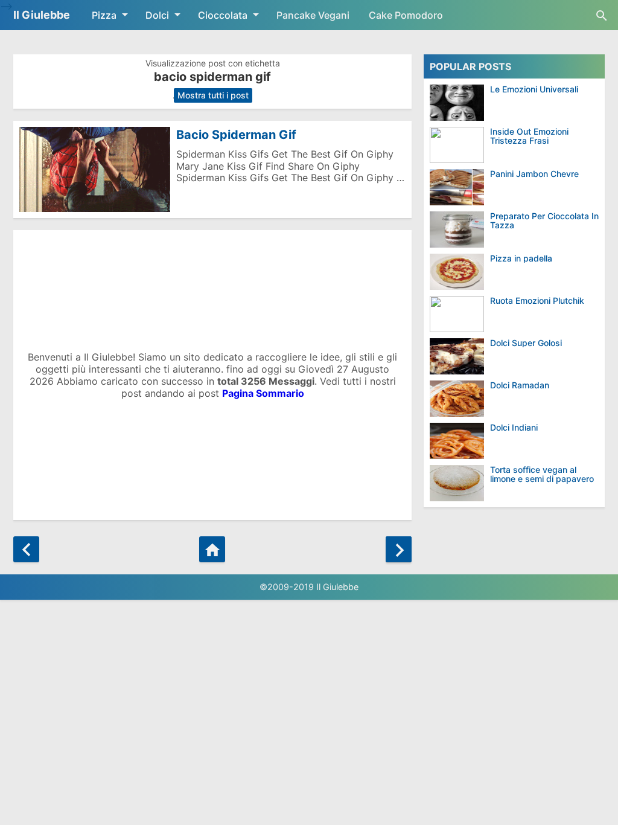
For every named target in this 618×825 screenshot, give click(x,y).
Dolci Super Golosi (526, 342)
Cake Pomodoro (406, 15)
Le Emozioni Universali (534, 89)
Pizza (104, 15)
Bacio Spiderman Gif (236, 134)
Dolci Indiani (514, 427)
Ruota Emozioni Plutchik (537, 300)
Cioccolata (222, 15)
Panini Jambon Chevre (534, 173)
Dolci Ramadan (519, 385)
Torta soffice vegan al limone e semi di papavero (542, 474)
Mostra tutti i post (213, 95)
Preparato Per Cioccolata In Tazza (544, 220)
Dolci (157, 15)
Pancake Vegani (312, 15)
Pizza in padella (521, 258)
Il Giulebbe (41, 14)
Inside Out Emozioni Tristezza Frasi (529, 136)
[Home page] (212, 549)
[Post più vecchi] (399, 549)
